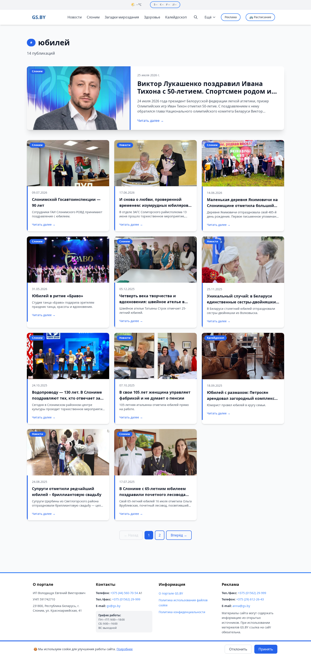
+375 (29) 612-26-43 (250, 599)
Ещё (208, 17)
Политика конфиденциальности (182, 612)
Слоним (93, 17)
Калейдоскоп (176, 17)
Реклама (231, 17)
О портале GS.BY (171, 593)
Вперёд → (179, 535)
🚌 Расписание (260, 17)
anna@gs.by (241, 606)
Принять (266, 649)
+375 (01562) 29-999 (126, 599)
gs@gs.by (113, 606)
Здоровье (152, 17)
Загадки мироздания (122, 17)
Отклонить (238, 649)
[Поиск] (196, 17)
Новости (74, 17)
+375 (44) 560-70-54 (124, 593)
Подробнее (125, 649)
